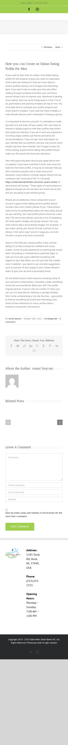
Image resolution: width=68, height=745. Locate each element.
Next (57, 47)
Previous (48, 47)
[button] (8, 422)
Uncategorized (50, 318)
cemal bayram (14, 318)
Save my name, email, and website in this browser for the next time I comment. (33, 514)
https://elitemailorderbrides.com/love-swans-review (31, 182)
